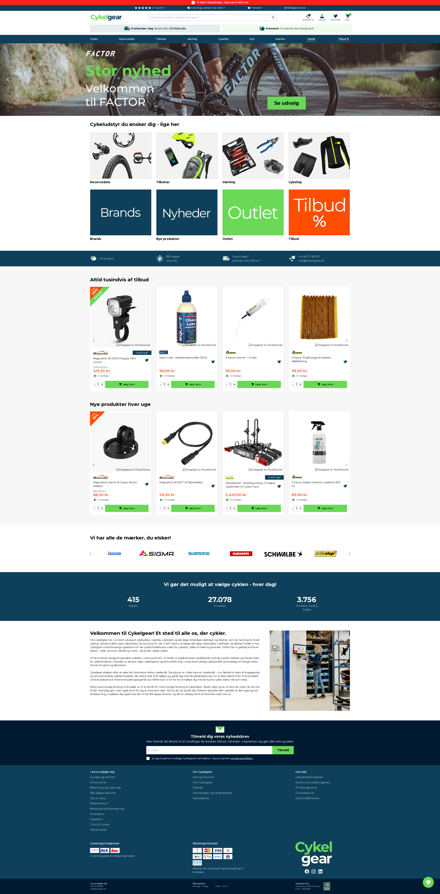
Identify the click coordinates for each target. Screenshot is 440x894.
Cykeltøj (223, 39)
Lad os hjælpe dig (102, 772)
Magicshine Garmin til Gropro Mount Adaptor (115, 484)
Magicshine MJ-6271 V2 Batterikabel (181, 482)
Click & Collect (100, 824)
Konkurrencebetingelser (312, 782)
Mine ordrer (98, 782)
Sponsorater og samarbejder (212, 792)
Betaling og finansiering (107, 808)
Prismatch (97, 814)
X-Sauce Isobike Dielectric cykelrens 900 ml (316, 484)
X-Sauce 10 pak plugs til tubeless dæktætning (311, 359)
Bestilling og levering (105, 787)
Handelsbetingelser (309, 777)
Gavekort (96, 819)
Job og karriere (203, 777)
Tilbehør (161, 39)
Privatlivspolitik (306, 787)
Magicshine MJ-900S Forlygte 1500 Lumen (114, 360)
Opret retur (98, 798)
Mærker (280, 39)
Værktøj (192, 39)
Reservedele (127, 39)
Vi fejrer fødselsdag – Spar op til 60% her (223, 2)
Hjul (251, 39)
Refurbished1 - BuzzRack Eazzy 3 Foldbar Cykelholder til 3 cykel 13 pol (250, 485)
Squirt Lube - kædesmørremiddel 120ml (183, 357)
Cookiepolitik (304, 792)
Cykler (94, 39)
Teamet (198, 787)
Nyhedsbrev (201, 798)
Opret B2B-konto (307, 798)
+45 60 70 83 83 (309, 256)
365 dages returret (103, 792)
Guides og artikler (102, 777)
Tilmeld (283, 750)
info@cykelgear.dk (311, 260)
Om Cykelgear (202, 772)
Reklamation (99, 803)
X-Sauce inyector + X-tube (241, 357)
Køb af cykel (98, 829)
